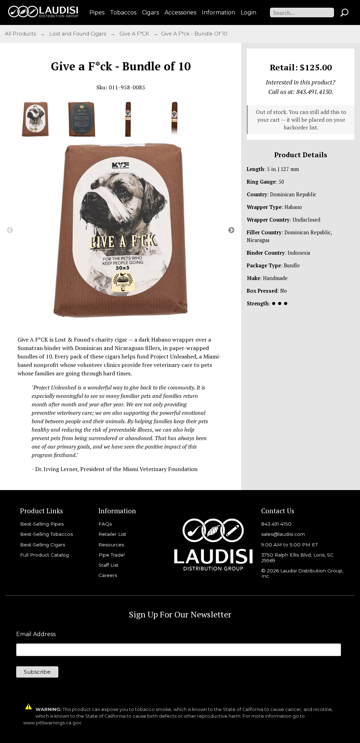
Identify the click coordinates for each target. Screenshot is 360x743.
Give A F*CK (135, 34)
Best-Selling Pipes (42, 524)
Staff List (108, 565)
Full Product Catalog (44, 555)
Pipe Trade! (111, 555)
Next (231, 230)
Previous (9, 230)
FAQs (105, 524)
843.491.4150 (276, 524)
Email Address (36, 634)
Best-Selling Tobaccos (46, 534)
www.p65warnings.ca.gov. (52, 722)
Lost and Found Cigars (78, 34)
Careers (107, 575)
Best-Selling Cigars (42, 544)
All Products (21, 34)
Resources (111, 544)
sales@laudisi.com (283, 534)
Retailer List (112, 534)
